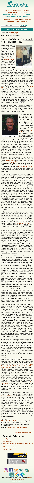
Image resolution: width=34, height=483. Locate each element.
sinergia (12, 51)
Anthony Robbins (6, 396)
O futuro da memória (9, 447)
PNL (20, 42)
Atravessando (7, 441)
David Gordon (6, 367)
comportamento (19, 78)
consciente (12, 246)
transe (2, 279)
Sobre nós (7, 19)
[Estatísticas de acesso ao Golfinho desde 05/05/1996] (11, 476)
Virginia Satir (9, 160)
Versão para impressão (24, 432)
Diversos (16, 19)
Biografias (26, 15)
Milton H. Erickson (23, 223)
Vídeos (26, 17)
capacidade (4, 91)
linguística (22, 88)
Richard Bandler (9, 59)
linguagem (15, 111)
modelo (29, 125)
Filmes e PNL (16, 17)
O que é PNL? (21, 12)
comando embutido (12, 331)
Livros (25, 10)
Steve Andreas (13, 32)
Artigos (18, 10)
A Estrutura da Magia (25, 166)
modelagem (11, 342)
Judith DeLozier (18, 366)
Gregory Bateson (14, 162)
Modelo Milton (7, 449)
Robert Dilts (28, 366)
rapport (28, 402)
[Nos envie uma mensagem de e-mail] (21, 471)
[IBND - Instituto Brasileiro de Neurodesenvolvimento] (17, 458)
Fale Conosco (21, 21)
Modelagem (4, 85)
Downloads (16, 15)
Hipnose (26, 224)
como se (30, 183)
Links (7, 17)
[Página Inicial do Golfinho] (26, 471)
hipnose (3, 272)
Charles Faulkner (13, 34)
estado (20, 278)
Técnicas (6, 15)
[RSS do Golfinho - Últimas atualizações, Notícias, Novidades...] (16, 471)
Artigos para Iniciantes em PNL (17, 427)
